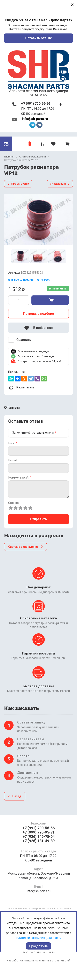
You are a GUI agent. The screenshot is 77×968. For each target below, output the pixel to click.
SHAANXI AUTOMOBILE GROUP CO (29, 280)
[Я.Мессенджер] (11, 378)
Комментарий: (19, 477)
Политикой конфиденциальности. (38, 938)
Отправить (38, 519)
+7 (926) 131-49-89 (39, 841)
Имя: (12, 443)
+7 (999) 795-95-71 (39, 832)
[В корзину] (50, 300)
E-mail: (13, 460)
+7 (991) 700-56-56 (35, 104)
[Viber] (37, 378)
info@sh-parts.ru (35, 119)
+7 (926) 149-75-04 (39, 836)
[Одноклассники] (24, 378)
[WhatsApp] (44, 378)
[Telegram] (31, 378)
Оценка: (13, 503)
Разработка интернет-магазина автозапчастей (38, 960)
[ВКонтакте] (18, 378)
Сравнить (23, 340)
